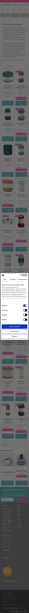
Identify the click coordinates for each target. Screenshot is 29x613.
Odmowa (14, 336)
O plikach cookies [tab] (22, 279)
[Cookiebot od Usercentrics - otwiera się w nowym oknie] (20, 275)
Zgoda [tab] (4, 279)
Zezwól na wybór (14, 331)
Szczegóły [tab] (12, 279)
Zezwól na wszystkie (14, 326)
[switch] (25, 310)
